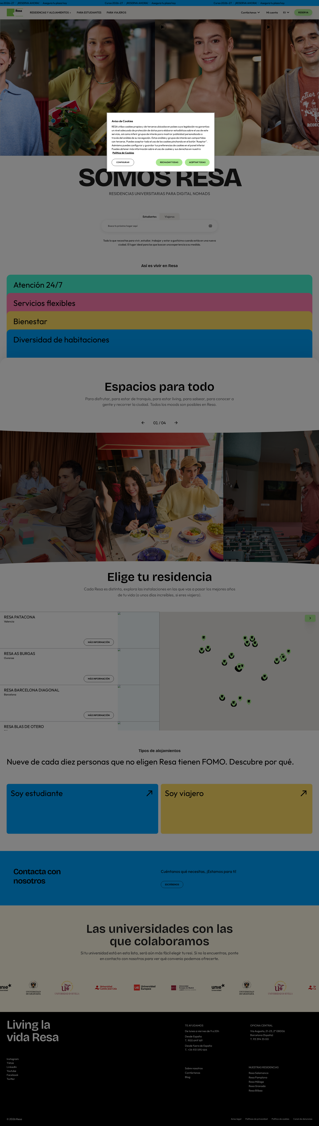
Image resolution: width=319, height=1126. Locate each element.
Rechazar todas (169, 162)
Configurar (122, 162)
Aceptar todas (197, 162)
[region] (161, 142)
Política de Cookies (123, 152)
